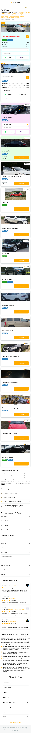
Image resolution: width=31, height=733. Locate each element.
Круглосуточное (15, 13)
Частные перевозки (22, 12)
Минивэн (9, 13)
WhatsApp (9, 57)
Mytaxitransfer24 (6, 151)
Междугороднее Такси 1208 (10, 228)
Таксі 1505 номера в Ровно (9, 433)
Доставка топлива (10, 17)
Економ (6, 16)
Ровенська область (18, 7)
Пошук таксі (9, 7)
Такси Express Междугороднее (11, 36)
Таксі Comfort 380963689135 (10, 382)
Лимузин (17, 17)
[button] (29, 109)
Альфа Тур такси (7, 279)
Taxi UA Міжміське (7, 117)
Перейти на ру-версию (15, 722)
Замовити (21, 157)
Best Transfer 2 (6, 254)
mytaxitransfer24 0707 (8, 77)
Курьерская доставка (14, 16)
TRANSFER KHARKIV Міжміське (11, 176)
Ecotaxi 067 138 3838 (8, 305)
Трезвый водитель (16, 14)
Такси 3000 (5, 202)
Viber (23, 57)
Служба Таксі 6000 (7, 457)
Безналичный (7, 14)
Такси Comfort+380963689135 (10, 356)
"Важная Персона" (7, 331)
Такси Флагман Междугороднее (11, 408)
